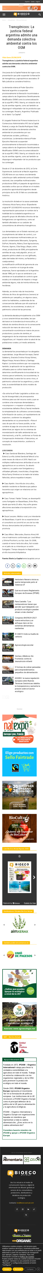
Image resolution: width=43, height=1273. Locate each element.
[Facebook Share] (7, 566)
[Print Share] (35, 566)
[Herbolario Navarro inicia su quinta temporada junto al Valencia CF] (8, 582)
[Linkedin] (28, 1209)
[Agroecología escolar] (8, 648)
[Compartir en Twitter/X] (13, 566)
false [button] (5, 1158)
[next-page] (7, 697)
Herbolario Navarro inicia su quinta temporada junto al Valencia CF (27, 582)
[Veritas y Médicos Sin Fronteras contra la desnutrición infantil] (8, 659)
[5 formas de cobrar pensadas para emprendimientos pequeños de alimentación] (8, 670)
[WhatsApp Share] (24, 566)
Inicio (4, 20)
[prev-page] (3, 697)
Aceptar (7, 1269)
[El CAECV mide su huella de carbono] (8, 637)
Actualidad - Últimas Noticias (17, 20)
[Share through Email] (29, 566)
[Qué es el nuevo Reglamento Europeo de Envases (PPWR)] (8, 593)
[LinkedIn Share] (18, 566)
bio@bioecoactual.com (25, 1203)
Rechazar (18, 1269)
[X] (26, 1215)
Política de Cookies (27, 1257)
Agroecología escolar (24, 645)
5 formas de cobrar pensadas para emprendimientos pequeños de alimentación (27, 670)
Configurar (30, 1269)
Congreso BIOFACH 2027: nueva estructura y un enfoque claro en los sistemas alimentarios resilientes (26, 623)
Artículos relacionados (12, 573)
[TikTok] (34, 1209)
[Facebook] (17, 1209)
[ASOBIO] (12, 1159)
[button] (4, 14)
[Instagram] (22, 1209)
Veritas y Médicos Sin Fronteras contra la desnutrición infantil (24, 658)
